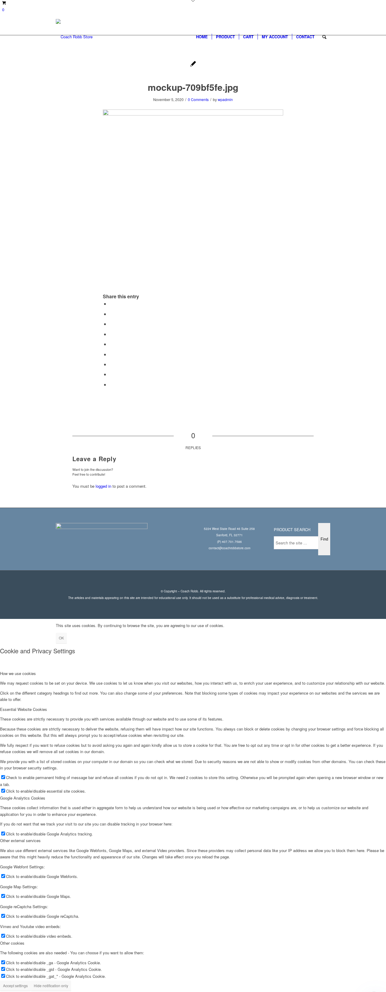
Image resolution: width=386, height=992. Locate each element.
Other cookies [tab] (12, 943)
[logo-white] (74, 37)
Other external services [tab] (20, 840)
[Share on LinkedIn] (111, 344)
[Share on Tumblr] (111, 354)
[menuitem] (202, 37)
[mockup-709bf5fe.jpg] (193, 64)
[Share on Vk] (111, 364)
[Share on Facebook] (111, 303)
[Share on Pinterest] (111, 334)
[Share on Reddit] (111, 374)
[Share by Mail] (111, 384)
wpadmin (225, 99)
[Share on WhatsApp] (111, 324)
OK (61, 637)
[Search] (324, 37)
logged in (103, 486)
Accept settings (15, 985)
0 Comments (198, 99)
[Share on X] (111, 314)
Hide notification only (51, 985)
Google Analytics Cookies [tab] (22, 798)
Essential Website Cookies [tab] (23, 709)
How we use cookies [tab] (18, 673)
